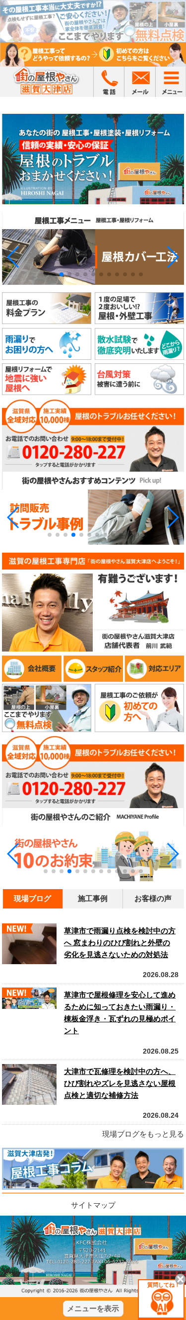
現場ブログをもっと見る (143, 1134)
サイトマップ (93, 1205)
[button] (13, 257)
